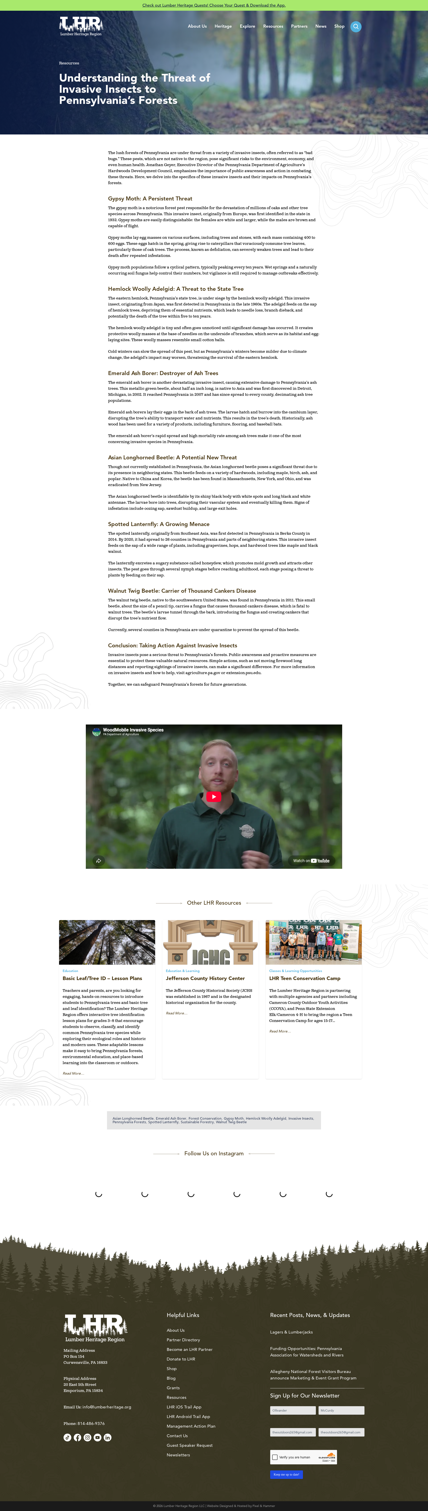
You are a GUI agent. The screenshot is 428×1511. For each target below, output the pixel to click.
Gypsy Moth (234, 1118)
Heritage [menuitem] (223, 27)
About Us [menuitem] (197, 27)
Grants (173, 1387)
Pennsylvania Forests (129, 1122)
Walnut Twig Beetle (231, 1122)
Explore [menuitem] (247, 27)
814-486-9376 (91, 1423)
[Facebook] (77, 1438)
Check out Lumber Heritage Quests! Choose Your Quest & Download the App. (214, 5)
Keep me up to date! (286, 1474)
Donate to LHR (181, 1359)
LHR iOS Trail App (184, 1407)
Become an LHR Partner (190, 1349)
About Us (176, 1330)
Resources (176, 1397)
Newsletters (178, 1454)
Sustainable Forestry (197, 1122)
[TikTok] (67, 1438)
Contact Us (177, 1435)
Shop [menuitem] (339, 27)
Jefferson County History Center (205, 978)
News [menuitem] (320, 27)
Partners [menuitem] (299, 27)
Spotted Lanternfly (163, 1122)
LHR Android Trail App (188, 1416)
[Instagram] (87, 1438)
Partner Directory (183, 1339)
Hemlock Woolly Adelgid (266, 1118)
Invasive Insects (300, 1118)
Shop (172, 1368)
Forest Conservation (205, 1118)
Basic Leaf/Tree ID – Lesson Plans (102, 978)
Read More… (73, 1073)
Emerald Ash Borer (171, 1118)
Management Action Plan (191, 1426)
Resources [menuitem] (273, 27)
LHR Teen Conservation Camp (304, 978)
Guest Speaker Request (190, 1445)
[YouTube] (97, 1438)
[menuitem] (356, 26)
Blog (171, 1378)
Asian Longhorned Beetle (133, 1118)
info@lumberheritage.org (106, 1407)
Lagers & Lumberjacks (291, 1332)
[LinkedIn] (107, 1438)
